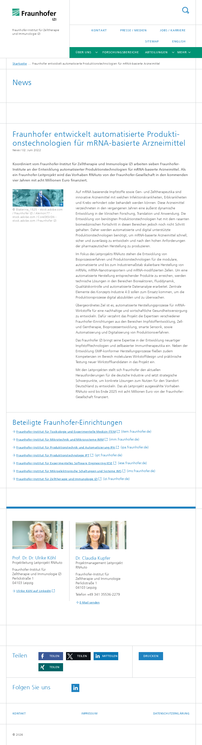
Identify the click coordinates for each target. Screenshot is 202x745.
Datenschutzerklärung (171, 713)
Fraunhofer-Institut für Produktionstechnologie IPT (52, 455)
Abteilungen (156, 52)
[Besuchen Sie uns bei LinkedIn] (75, 688)
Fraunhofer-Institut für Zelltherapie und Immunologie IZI (35, 31)
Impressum (89, 713)
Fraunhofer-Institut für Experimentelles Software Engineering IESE (64, 463)
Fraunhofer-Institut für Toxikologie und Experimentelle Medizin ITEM (66, 431)
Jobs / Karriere (173, 30)
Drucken (151, 656)
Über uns (83, 52)
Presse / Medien (133, 30)
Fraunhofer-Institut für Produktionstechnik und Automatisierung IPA (65, 447)
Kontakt (99, 30)
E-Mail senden (90, 602)
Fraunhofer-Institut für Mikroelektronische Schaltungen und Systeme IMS (68, 471)
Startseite (20, 63)
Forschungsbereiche (120, 52)
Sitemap (152, 41)
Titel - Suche (185, 10)
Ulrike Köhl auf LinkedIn (33, 591)
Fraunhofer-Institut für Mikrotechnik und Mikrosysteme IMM (60, 439)
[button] (50, 656)
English (179, 41)
